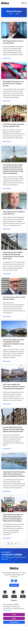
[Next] (19, 543)
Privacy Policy (7, 610)
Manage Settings (14, 622)
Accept (14, 614)
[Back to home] (5, 3)
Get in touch (14, 585)
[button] (24, 3)
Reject (14, 618)
